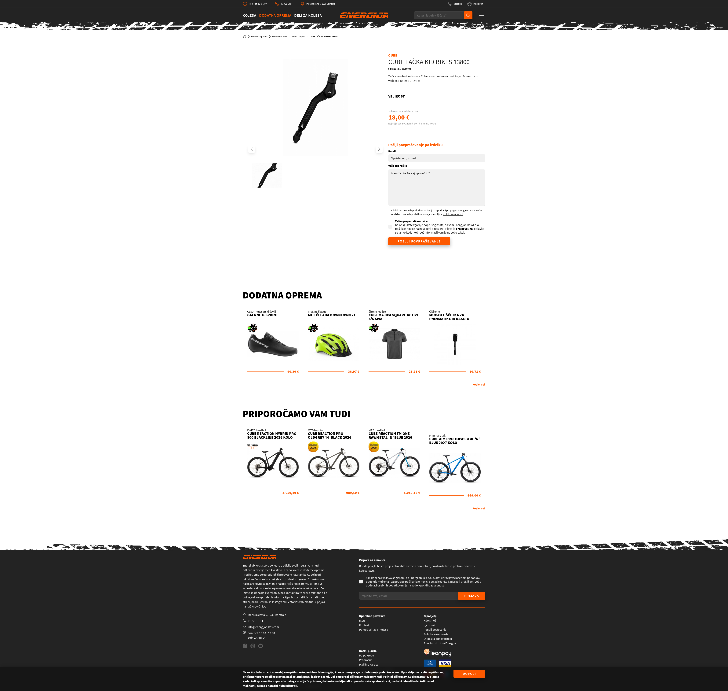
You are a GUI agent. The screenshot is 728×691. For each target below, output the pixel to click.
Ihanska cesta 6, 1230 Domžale (320, 3)
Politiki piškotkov (395, 676)
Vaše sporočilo (397, 166)
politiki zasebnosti (452, 214)
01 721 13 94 (287, 3)
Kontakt (364, 625)
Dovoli (469, 673)
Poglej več (478, 384)
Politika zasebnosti (436, 634)
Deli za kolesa (308, 15)
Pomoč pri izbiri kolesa (373, 629)
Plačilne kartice (368, 664)
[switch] (454, 4)
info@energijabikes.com (263, 627)
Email (392, 151)
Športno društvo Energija (440, 643)
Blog (362, 620)
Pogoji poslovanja (435, 629)
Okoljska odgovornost (438, 639)
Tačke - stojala (298, 36)
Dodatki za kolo (279, 36)
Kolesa (249, 15)
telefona (316, 593)
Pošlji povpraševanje (419, 241)
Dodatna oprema (275, 15)
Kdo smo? (430, 620)
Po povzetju (366, 655)
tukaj (461, 232)
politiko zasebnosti (432, 585)
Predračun (366, 660)
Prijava (471, 595)
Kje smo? (429, 625)
